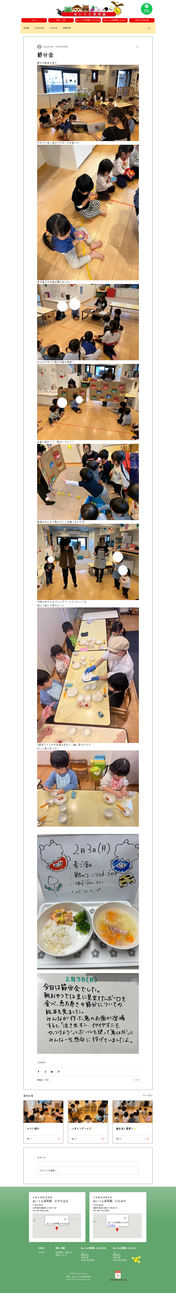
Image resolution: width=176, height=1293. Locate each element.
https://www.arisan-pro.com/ (78, 1279)
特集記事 (67, 28)
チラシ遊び (33, 1128)
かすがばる (39, 28)
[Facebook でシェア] (38, 1071)
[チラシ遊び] (43, 1112)
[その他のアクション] (137, 46)
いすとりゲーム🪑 (82, 1128)
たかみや (53, 28)
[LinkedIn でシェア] (52, 1071)
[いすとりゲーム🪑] (88, 1112)
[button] (61, 20)
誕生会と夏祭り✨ (126, 1128)
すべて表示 (148, 1095)
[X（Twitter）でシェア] (45, 1071)
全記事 (26, 28)
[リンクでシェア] (58, 1071)
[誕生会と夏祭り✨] (132, 1112)
